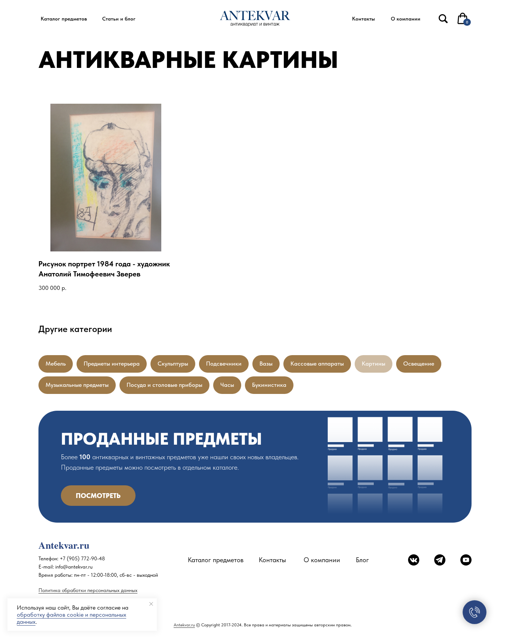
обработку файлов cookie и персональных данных (71, 618)
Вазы (266, 363)
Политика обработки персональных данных (87, 590)
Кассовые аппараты (317, 363)
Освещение (418, 363)
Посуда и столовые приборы (164, 384)
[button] (63, 18)
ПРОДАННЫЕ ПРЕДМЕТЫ (161, 439)
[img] (443, 19)
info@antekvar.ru (74, 567)
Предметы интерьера (112, 363)
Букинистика (269, 384)
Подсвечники (224, 363)
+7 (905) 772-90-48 (82, 558)
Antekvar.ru (184, 624)
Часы (227, 384)
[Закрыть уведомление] (151, 604)
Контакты (272, 560)
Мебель (56, 363)
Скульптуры (173, 363)
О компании (322, 560)
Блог (362, 560)
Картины (373, 363)
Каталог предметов (215, 560)
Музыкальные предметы (77, 384)
